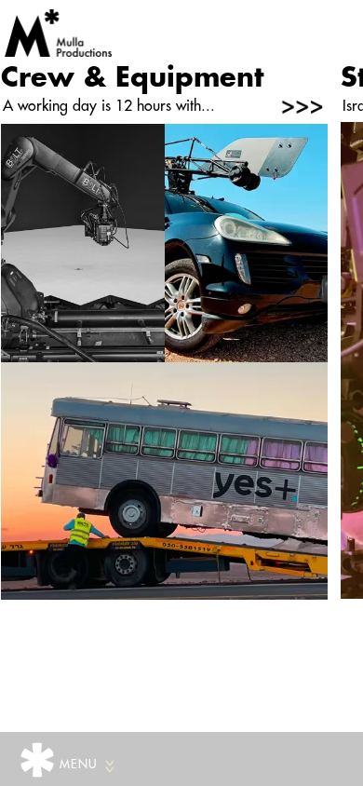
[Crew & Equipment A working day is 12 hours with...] (163, 361)
